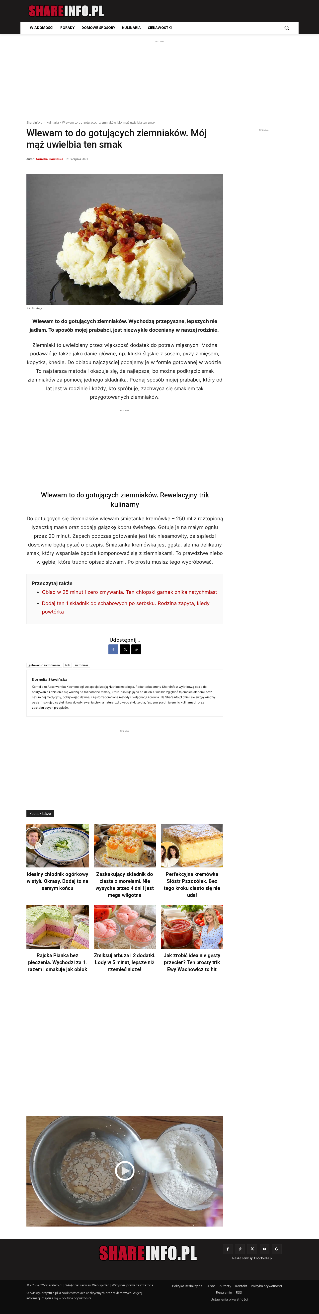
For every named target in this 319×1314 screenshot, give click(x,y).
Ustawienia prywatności (229, 1299)
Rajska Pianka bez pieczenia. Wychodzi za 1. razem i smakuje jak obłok (57, 962)
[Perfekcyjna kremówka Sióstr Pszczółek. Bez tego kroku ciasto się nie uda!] (192, 845)
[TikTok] (240, 1249)
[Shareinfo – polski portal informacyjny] (66, 11)
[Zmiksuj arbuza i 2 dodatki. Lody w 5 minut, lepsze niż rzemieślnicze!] (125, 927)
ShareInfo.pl (34, 122)
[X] (125, 649)
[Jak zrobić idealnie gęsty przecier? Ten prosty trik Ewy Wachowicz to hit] (192, 927)
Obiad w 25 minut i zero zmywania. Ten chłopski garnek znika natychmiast (129, 592)
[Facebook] (113, 649)
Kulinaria (53, 122)
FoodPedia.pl (263, 1258)
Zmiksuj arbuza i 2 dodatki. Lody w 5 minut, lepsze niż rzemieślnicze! (125, 962)
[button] (287, 28)
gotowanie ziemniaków (44, 665)
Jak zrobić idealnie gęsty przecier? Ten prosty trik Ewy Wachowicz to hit (191, 962)
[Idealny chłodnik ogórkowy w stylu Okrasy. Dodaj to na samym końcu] (57, 845)
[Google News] (277, 1249)
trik (67, 665)
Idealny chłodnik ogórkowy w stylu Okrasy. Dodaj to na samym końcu (57, 881)
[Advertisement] (159, 79)
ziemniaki (81, 665)
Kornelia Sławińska (49, 159)
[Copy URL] (136, 649)
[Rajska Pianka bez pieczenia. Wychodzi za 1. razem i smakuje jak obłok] (57, 927)
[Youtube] (264, 1249)
